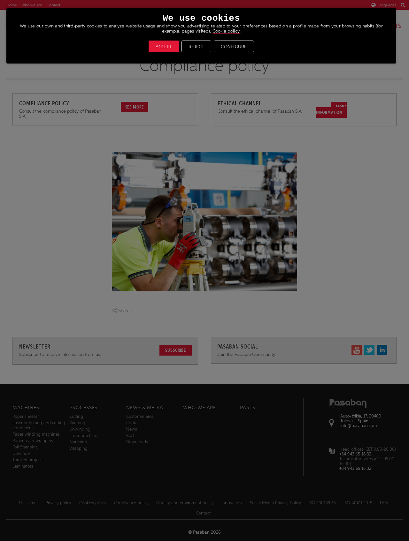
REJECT (196, 46)
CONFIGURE (234, 46)
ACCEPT (164, 46)
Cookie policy (226, 31)
